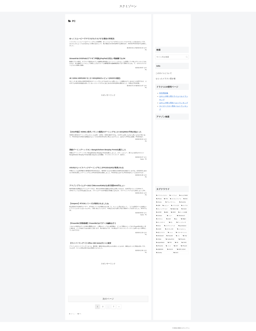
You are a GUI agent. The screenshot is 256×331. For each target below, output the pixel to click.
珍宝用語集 (163, 93)
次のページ (108, 299)
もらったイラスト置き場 (165, 79)
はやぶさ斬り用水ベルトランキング (173, 103)
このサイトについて (164, 73)
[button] (186, 57)
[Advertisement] (108, 28)
